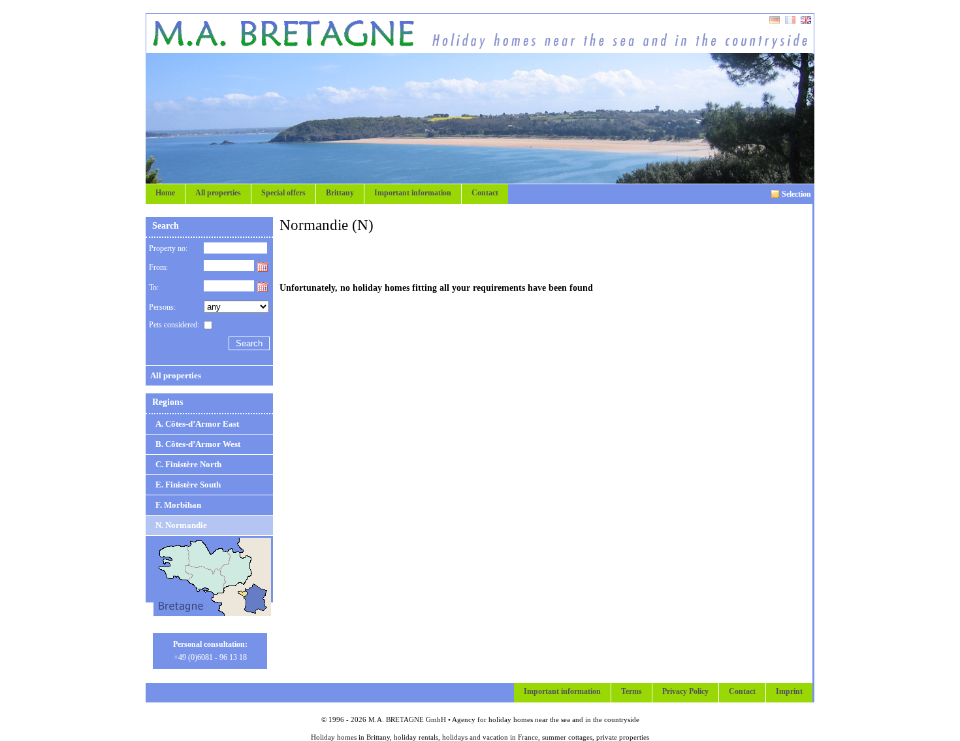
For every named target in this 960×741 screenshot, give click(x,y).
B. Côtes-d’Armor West (197, 444)
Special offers (283, 192)
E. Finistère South (188, 484)
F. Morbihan (178, 505)
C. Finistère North (188, 464)
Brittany (340, 192)
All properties (218, 192)
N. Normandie (181, 525)
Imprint (789, 691)
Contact (485, 192)
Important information (412, 192)
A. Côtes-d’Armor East (197, 424)
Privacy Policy (685, 691)
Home (165, 192)
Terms (631, 691)
